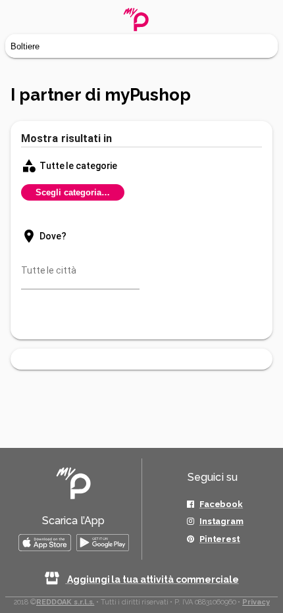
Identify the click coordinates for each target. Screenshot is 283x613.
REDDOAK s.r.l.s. (65, 602)
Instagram (221, 521)
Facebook (221, 504)
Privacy (255, 602)
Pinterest (219, 539)
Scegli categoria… (73, 192)
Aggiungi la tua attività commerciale (151, 579)
